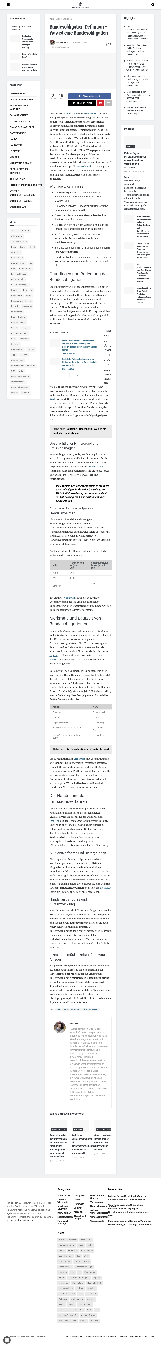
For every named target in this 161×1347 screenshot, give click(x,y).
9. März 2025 (69, 369)
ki (32, 290)
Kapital (54, 655)
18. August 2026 (70, 354)
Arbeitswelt (16, 236)
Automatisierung (19, 242)
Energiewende (17, 279)
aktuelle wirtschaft (20, 231)
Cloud (32, 247)
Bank (13, 247)
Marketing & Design (21, 163)
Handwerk (16, 145)
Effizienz (54, 820)
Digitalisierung (18, 263)
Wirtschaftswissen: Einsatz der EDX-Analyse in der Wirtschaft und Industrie (103, 1142)
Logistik (15, 151)
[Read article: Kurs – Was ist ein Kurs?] (15, 56)
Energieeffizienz (18, 274)
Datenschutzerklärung (95, 1337)
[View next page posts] (77, 375)
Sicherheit (79, 758)
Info (25, 290)
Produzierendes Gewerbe (19, 171)
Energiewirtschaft (21, 121)
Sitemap (112, 1337)
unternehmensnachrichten (23, 366)
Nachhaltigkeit (18, 317)
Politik (14, 328)
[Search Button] (152, 4)
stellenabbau (17, 350)
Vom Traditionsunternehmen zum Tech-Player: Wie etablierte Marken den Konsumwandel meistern (137, 32)
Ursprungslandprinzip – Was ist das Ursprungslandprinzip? (31, 67)
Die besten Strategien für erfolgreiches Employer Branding (27, 42)
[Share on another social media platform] (108, 103)
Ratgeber (26, 328)
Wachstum (69, 597)
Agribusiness (17, 93)
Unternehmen (17, 360)
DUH (13, 269)
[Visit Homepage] (80, 5)
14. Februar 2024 (79, 42)
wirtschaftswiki (18, 382)
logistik (14, 306)
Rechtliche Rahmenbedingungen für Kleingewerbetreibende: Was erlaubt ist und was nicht (80, 362)
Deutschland (84, 166)
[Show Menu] (8, 4)
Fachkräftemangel (19, 285)
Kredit (53, 399)
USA (13, 371)
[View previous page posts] (71, 375)
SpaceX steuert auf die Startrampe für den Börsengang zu (136, 110)
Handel (14, 139)
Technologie (17, 179)
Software (15, 344)
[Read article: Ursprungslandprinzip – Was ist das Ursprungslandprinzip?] (15, 67)
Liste (152, 1337)
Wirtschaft (89, 113)
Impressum (77, 1337)
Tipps (14, 355)
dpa (30, 263)
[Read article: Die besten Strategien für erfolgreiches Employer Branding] (15, 38)
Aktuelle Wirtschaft (22, 99)
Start (52, 19)
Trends (24, 355)
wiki (58, 1009)
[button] (7, 1340)
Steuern (31, 350)
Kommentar (16, 296)
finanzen (15, 290)
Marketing (27, 306)
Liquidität (105, 887)
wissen (14, 393)
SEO (13, 339)
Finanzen (72, 113)
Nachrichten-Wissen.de (22, 1220)
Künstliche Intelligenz (21, 301)
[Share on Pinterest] (100, 103)
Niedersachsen (18, 323)
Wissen (54, 659)
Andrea (64, 42)
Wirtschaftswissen (64, 19)
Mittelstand (16, 312)
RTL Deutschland (19, 333)
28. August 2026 (132, 171)
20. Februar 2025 (102, 1154)
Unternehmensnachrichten (26, 185)
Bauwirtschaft (19, 115)
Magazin (78, 1129)
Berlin (22, 247)
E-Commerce (25, 269)
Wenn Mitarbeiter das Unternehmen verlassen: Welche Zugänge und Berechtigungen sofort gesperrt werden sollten (58, 1146)
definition (15, 252)
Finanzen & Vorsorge (22, 127)
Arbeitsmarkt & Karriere (19, 107)
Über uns (123, 1337)
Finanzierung (95, 466)
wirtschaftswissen (90, 1009)
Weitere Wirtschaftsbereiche (22, 193)
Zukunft (25, 393)
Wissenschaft (18, 207)
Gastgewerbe (18, 133)
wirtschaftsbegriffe (71, 1009)
